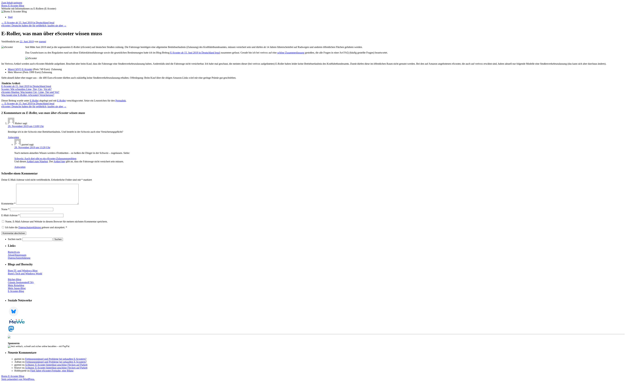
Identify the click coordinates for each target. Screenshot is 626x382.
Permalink (120, 100)
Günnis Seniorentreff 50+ (21, 282)
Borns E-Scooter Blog (12, 5)
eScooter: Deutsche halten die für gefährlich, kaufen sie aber (33, 25)
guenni (42, 41)
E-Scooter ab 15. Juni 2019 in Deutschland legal (27, 22)
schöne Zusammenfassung (290, 52)
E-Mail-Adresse (10, 215)
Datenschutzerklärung (30, 227)
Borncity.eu (14, 252)
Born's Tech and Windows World (25, 273)
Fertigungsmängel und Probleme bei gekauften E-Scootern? (55, 359)
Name (5, 209)
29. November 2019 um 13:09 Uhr (26, 126)
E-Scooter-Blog (16, 291)
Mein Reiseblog (16, 285)
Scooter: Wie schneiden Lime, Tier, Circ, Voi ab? (26, 89)
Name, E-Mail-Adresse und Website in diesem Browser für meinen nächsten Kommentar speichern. (56, 221)
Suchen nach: (15, 239)
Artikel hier (59, 161)
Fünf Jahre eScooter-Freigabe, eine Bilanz (52, 370)
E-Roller (34, 100)
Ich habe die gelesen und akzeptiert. (36, 227)
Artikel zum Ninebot (37, 161)
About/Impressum (17, 255)
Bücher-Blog (14, 279)
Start (10, 17)
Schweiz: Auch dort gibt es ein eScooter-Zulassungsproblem (45, 158)
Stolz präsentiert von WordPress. (18, 379)
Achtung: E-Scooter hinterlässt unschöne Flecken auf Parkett (56, 364)
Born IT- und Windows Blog (22, 270)
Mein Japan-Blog (17, 288)
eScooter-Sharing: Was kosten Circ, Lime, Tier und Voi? (30, 92)
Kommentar (8, 203)
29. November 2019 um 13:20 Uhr (32, 147)
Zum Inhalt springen (11, 2)
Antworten (13, 137)
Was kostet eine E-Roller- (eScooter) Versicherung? (27, 95)
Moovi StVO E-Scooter (20, 69)
